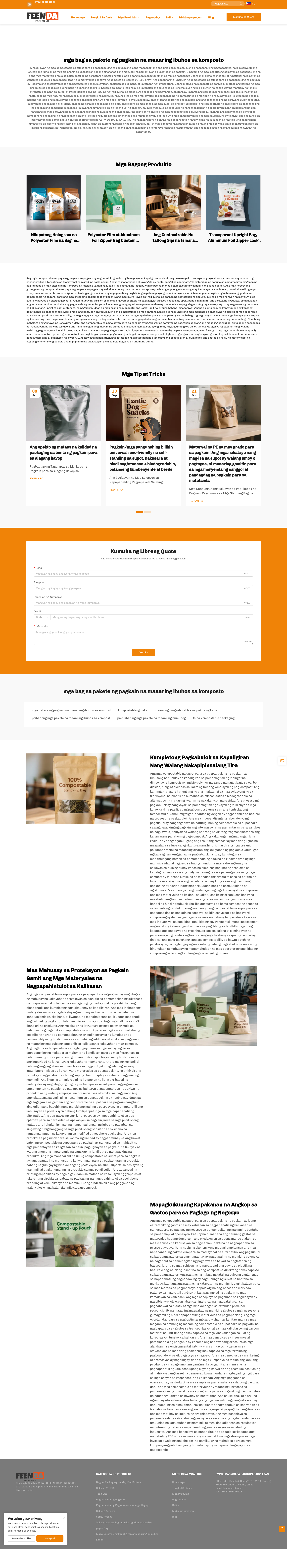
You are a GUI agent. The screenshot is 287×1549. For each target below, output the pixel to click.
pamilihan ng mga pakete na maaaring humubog (151, 718)
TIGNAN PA (36, 478)
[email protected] (44, 1)
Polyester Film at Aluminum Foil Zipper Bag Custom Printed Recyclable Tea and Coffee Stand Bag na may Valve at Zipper (114, 237)
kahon (99, 1539)
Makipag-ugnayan (190, 17)
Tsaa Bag (101, 1493)
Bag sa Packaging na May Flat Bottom (118, 1482)
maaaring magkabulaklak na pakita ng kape (186, 710)
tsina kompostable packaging (214, 718)
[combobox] (42, 617)
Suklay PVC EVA (105, 1488)
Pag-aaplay (153, 17)
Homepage (78, 17)
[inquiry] (282, 761)
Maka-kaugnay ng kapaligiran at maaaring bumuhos (127, 1534)
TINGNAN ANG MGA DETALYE (54, 202)
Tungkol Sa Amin (101, 17)
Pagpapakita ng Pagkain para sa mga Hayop (122, 1505)
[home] (42, 16)
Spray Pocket (104, 1516)
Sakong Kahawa (105, 1511)
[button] (139, 512)
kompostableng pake (132, 710)
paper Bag (102, 1528)
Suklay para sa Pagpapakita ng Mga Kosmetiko (124, 1522)
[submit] (241, 3)
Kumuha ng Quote (243, 16)
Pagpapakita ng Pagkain (110, 1499)
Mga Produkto (127, 17)
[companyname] (30, 1476)
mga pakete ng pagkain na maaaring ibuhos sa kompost (71, 710)
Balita (169, 17)
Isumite (143, 652)
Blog (211, 17)
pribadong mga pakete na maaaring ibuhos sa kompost (71, 718)
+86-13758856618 (231, 1491)
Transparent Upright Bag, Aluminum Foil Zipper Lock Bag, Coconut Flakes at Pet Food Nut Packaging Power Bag (233, 237)
